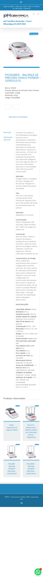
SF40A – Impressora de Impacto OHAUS (12, 427)
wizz (21, 499)
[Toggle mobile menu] (38, 14)
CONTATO (27, 8)
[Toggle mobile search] (34, 14)
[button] (38, 571)
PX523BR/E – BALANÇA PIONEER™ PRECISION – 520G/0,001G (31, 469)
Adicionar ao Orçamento (18, 117)
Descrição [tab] (7, 132)
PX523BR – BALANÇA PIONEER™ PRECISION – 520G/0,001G (12, 469)
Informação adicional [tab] (8, 138)
